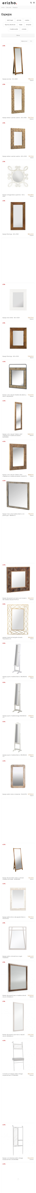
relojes (20, 24)
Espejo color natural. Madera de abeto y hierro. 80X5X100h (14, 395)
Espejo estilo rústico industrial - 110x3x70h (14, 794)
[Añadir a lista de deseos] (33, 47)
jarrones (19, 20)
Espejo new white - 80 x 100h (11, 317)
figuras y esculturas (10, 24)
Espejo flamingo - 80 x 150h (10, 234)
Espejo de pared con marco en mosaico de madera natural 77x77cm (14, 598)
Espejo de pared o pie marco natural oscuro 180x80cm (13, 1035)
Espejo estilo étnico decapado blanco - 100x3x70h (14, 917)
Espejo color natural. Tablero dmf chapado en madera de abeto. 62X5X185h (12, 435)
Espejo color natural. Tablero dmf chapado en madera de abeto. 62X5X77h (14, 475)
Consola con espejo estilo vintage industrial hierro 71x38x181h (12, 1074)
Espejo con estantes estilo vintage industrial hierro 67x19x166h (12, 1158)
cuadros (27, 20)
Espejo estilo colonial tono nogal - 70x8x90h (12, 956)
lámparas (28, 24)
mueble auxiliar (14, 29)
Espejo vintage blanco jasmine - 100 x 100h (13, 195)
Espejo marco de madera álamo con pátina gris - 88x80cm (13, 514)
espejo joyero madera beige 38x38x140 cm (14, 716)
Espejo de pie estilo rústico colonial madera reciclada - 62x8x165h (13, 878)
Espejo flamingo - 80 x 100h (10, 356)
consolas (24, 29)
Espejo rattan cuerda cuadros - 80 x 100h (14, 156)
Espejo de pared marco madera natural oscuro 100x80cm (14, 996)
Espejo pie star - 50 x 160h (10, 79)
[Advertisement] (18, 260)
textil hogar (10, 20)
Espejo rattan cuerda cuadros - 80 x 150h (14, 117)
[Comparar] (33, 50)
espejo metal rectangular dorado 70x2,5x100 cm (12, 638)
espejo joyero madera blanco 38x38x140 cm (14, 677)
